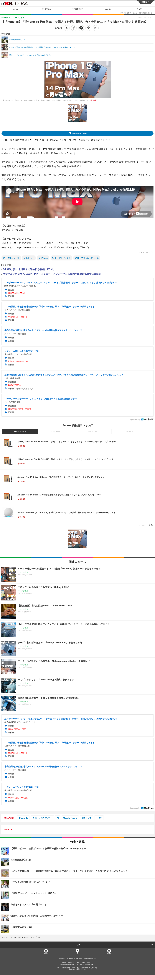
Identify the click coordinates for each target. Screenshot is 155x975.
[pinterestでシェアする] (88, 28)
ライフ (139, 9)
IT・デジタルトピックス (88, 258)
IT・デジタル (46, 9)
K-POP (99, 817)
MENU (144, 2)
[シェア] (74, 28)
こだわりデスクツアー (42, 817)
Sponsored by (135, 419)
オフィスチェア (56, 431)
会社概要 (79, 958)
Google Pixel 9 (70, 817)
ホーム (15, 9)
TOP (77, 944)
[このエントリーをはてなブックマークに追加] (96, 28)
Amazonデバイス (20, 431)
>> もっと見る (146, 525)
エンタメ (108, 9)
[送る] (81, 28)
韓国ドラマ (86, 817)
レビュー (30, 258)
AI (58, 817)
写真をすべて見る (79, 133)
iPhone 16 (23, 817)
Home (45, 953)
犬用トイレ (129, 431)
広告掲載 (70, 958)
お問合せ (62, 958)
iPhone (44, 258)
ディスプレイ (92, 431)
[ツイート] (66, 28)
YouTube (109, 953)
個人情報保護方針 (90, 958)
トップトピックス (62, 258)
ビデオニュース (12, 258)
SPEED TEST (77, 9)
